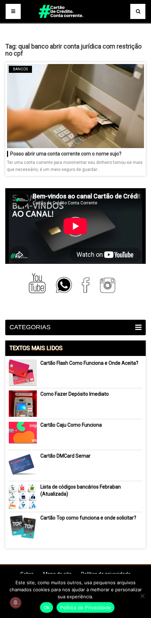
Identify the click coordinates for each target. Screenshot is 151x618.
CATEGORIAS (30, 327)
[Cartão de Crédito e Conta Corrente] (75, 21)
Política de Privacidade (85, 607)
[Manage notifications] (15, 602)
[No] (142, 595)
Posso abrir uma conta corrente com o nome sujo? (66, 154)
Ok (47, 607)
